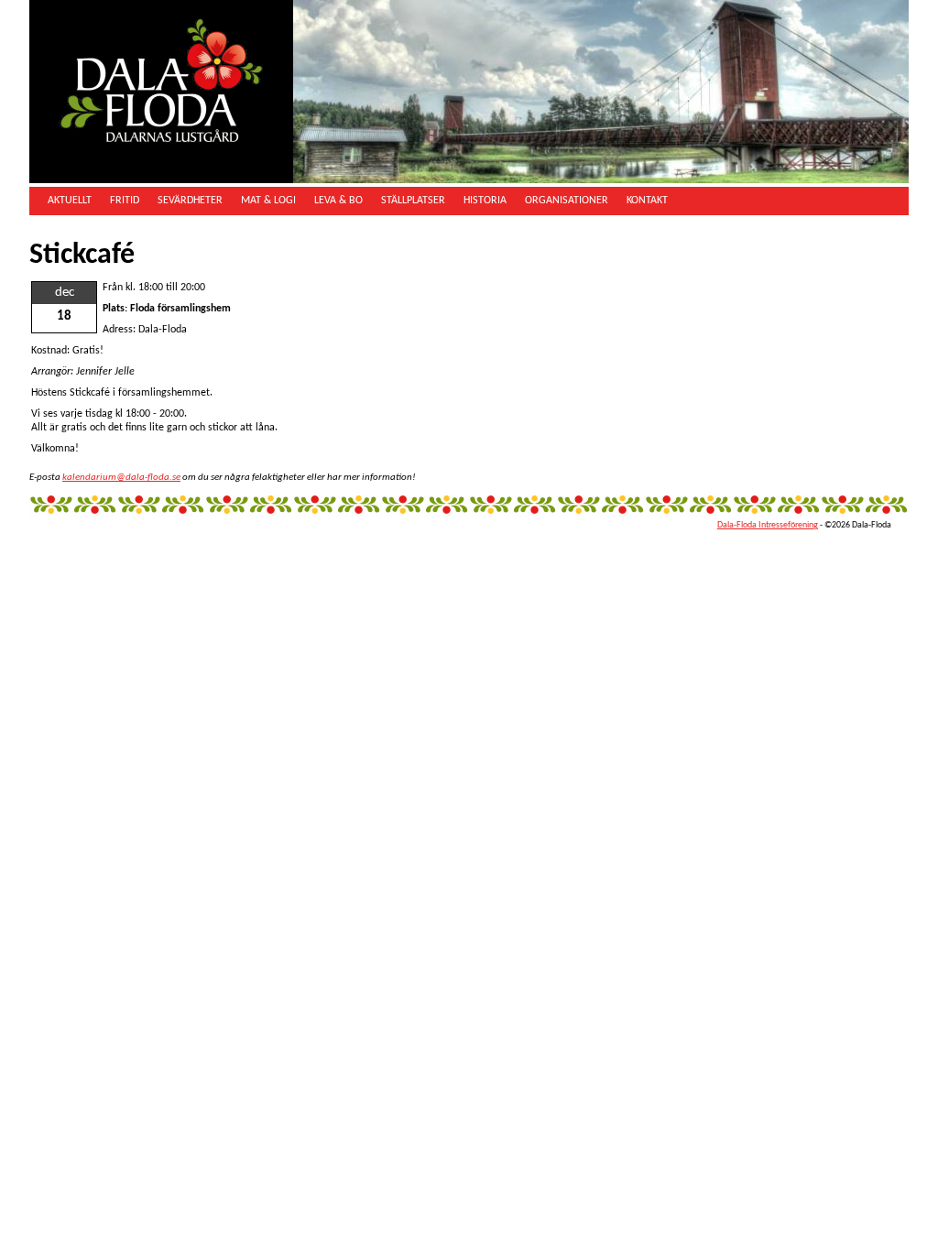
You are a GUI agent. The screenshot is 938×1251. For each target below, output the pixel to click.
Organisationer (566, 200)
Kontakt (647, 200)
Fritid (124, 200)
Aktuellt (70, 200)
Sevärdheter (190, 200)
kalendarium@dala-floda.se (121, 478)
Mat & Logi (268, 200)
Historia (485, 200)
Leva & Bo (338, 200)
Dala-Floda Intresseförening (767, 525)
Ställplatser (413, 200)
